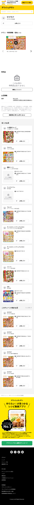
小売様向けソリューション (8, 478)
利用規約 (4, 485)
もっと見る (28, 307)
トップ (3, 460)
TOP (2, 395)
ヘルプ (3, 473)
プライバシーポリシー (7, 487)
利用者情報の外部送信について (9, 493)
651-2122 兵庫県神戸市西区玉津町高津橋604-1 (22, 99)
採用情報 (4, 480)
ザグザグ (13, 395)
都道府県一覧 (5, 464)
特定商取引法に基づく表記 (8, 491)
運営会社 (4, 475)
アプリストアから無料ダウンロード (17, 443)
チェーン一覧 (7, 395)
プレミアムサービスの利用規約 (9, 489)
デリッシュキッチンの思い (8, 471)
